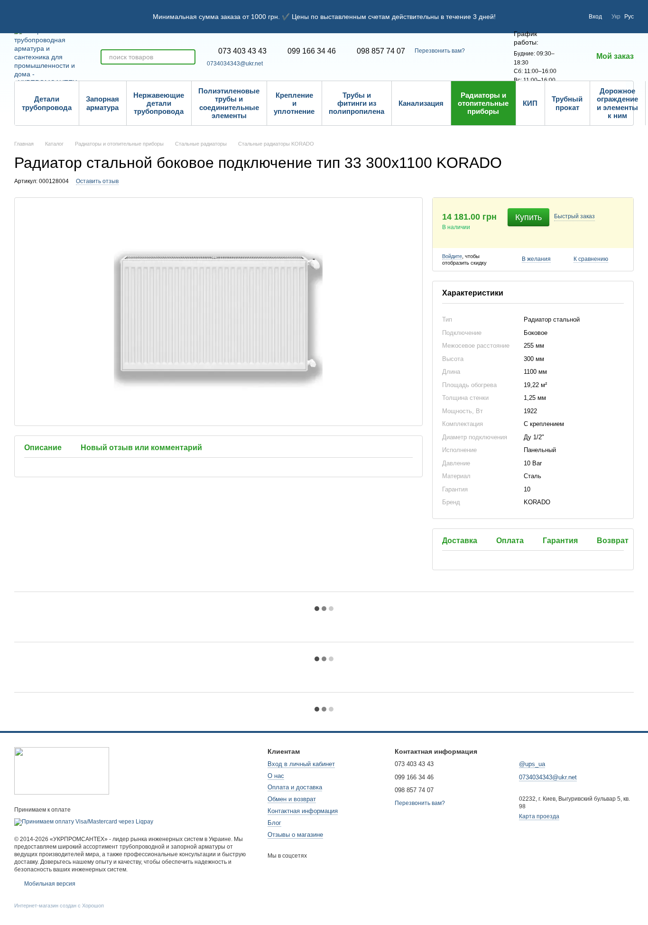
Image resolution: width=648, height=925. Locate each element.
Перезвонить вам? (440, 50)
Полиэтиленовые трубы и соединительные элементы (228, 103)
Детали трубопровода (47, 103)
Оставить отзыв (97, 181)
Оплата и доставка (295, 787)
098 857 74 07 (381, 51)
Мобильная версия (49, 883)
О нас (276, 775)
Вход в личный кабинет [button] (301, 764)
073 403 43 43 (242, 51)
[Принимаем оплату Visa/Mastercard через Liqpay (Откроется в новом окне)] (83, 821)
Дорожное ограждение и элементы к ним (617, 103)
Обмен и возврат (292, 799)
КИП (530, 103)
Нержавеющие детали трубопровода (158, 103)
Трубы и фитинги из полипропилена (356, 103)
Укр (615, 16)
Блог (274, 822)
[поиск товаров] (187, 57)
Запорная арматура (102, 103)
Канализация (421, 103)
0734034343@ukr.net (235, 63)
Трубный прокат (567, 103)
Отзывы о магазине (295, 834)
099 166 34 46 (311, 51)
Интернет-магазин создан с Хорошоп (59, 905)
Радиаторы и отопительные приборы (483, 103)
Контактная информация (303, 810)
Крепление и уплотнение (294, 103)
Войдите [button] (452, 256)
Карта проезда (539, 816)
